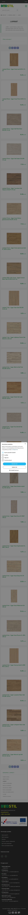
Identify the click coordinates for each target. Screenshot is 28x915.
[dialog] (14, 457)
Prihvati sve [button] (14, 463)
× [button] (25, 443)
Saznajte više (15, 449)
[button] (14, 470)
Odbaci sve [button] (14, 467)
